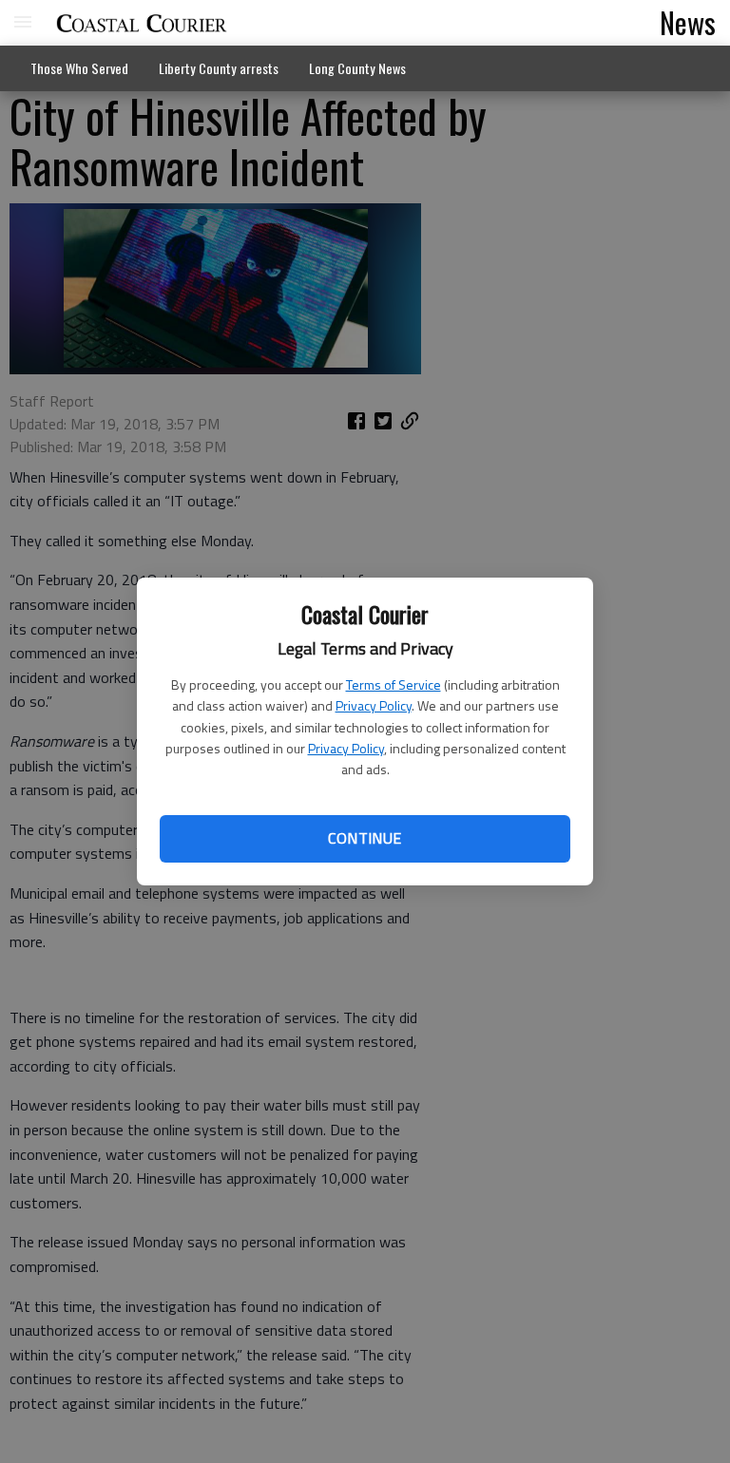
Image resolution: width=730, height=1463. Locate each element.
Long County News (357, 68)
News (688, 22)
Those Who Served (79, 68)
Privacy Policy (374, 705)
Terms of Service (393, 684)
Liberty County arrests (219, 68)
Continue (364, 837)
